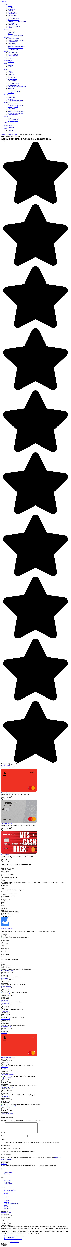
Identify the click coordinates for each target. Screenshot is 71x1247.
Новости (10, 65)
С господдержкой (13, 41)
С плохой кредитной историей (17, 21)
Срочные (10, 10)
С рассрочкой (8, 1183)
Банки (6, 1193)
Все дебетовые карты (7, 1113)
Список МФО (8, 1192)
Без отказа (11, 23)
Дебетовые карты (13, 54)
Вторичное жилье (13, 45)
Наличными (11, 9)
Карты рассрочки (13, 55)
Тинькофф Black (5, 1096)
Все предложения (13, 49)
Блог (5, 1205)
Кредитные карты (13, 52)
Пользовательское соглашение (13, 1239)
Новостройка (11, 43)
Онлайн (10, 6)
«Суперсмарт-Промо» (7, 994)
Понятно (3, 1243)
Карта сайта (7, 1208)
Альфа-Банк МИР (6, 1078)
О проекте (7, 1200)
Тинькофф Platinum (6, 823)
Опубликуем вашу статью (11, 1203)
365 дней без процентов (8, 792)
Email (3, 1139)
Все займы (11, 27)
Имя (2, 1136)
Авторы (6, 1202)
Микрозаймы (8, 1172)
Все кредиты (11, 31)
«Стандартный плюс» (7, 970)
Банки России (8, 60)
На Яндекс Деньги (13, 18)
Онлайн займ (4, 1011)
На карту (10, 7)
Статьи (10, 66)
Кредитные (7, 1180)
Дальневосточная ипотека (15, 48)
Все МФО (11, 59)
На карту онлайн (6, 1026)
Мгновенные (11, 12)
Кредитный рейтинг (10, 1190)
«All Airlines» (4, 1067)
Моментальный (5, 1019)
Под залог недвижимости (15, 35)
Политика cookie (9, 1237)
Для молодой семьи (13, 38)
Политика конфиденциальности (13, 1236)
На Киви (10, 17)
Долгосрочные (12, 15)
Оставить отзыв (5, 765)
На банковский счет (13, 20)
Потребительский (6, 986)
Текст (3, 1133)
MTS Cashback (5, 854)
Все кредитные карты (7, 1074)
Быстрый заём (5, 1003)
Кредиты (6, 29)
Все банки (11, 62)
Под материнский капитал (15, 40)
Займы (6, 4)
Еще (5, 63)
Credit (4, 1)
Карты (6, 51)
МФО (6, 57)
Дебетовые (7, 1182)
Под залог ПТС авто (14, 26)
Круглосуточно (12, 13)
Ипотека (6, 37)
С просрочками (12, 24)
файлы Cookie (14, 1242)
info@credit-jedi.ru (6, 1212)
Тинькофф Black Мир (7, 1087)
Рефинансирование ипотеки (16, 46)
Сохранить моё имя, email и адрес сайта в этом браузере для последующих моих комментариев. (31, 1142)
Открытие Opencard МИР (8, 1106)
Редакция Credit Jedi (6, 928)
